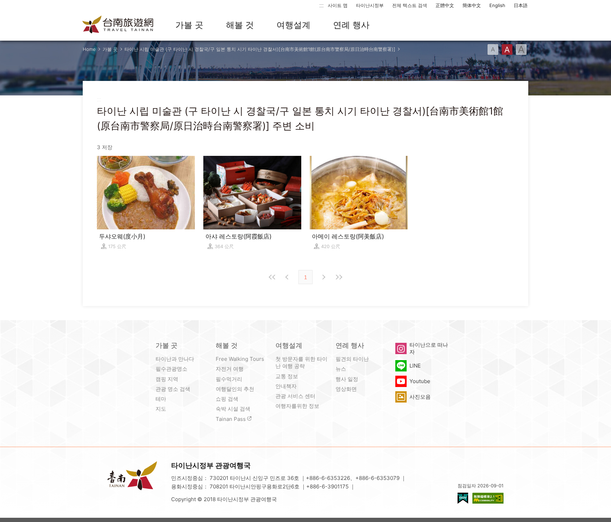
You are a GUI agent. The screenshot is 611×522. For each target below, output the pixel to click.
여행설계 (293, 25)
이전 (288, 277)
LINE (415, 365)
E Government (463, 498)
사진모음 (420, 396)
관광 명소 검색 (173, 389)
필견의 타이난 (352, 359)
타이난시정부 (370, 5)
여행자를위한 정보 (297, 406)
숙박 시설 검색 (233, 408)
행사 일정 (347, 379)
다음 (323, 277)
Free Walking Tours (240, 359)
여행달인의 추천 (235, 389)
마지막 (339, 277)
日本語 (521, 5)
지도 (161, 408)
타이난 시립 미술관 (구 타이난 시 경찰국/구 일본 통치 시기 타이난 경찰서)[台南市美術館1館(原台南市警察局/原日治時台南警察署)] (259, 49)
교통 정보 (286, 376)
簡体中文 (471, 5)
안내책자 (286, 386)
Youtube (419, 381)
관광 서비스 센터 (295, 396)
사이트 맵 (338, 5)
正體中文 (445, 5)
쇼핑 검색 (227, 398)
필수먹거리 (229, 379)
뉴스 (341, 368)
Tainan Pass (231, 419)
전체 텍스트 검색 (409, 5)
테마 (161, 398)
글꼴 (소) (493, 49)
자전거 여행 (230, 368)
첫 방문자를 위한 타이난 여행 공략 (301, 362)
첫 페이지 (272, 277)
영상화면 (346, 389)
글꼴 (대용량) (521, 49)
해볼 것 (240, 25)
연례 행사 (351, 25)
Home (89, 49)
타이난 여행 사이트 (118, 25)
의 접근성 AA (488, 498)
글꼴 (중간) (507, 49)
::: (321, 5)
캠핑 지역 (167, 379)
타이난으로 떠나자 (428, 348)
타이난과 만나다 (175, 359)
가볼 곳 (189, 25)
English (497, 5)
